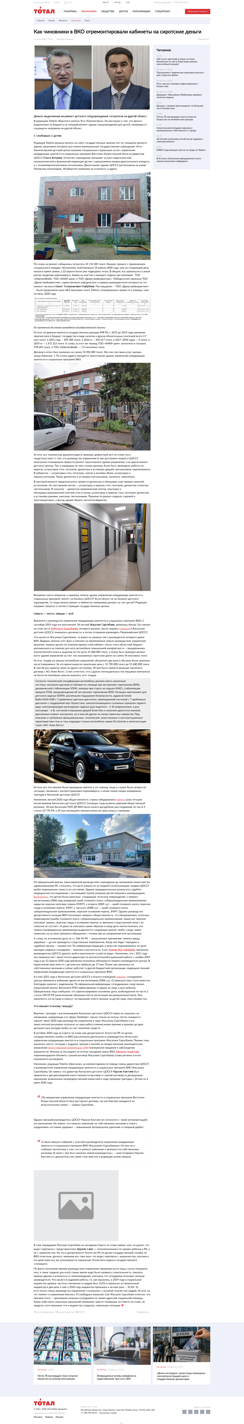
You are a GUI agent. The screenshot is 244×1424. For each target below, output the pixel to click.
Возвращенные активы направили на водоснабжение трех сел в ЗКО (116, 1377)
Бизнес (52, 21)
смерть (120, 799)
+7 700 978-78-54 (180, 3)
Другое (123, 11)
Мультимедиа (141, 11)
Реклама (59, 1417)
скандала (125, 629)
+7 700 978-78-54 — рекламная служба (99, 1413)
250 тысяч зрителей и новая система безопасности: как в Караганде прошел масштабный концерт (177, 61)
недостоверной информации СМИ (68, 1048)
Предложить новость (197, 11)
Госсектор (76, 21)
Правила (49, 1417)
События (40, 21)
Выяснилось (41, 897)
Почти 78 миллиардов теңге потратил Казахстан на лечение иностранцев (58, 1377)
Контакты (38, 1417)
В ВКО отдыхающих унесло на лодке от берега (181, 150)
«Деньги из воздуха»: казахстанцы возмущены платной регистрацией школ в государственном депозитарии (181, 1376)
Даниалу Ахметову (127, 1051)
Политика (70, 11)
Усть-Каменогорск (44, 1312)
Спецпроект (162, 11)
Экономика (89, 11)
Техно (87, 21)
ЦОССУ (80, 1312)
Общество (107, 11)
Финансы (63, 21)
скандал (121, 977)
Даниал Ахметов (65, 1312)
